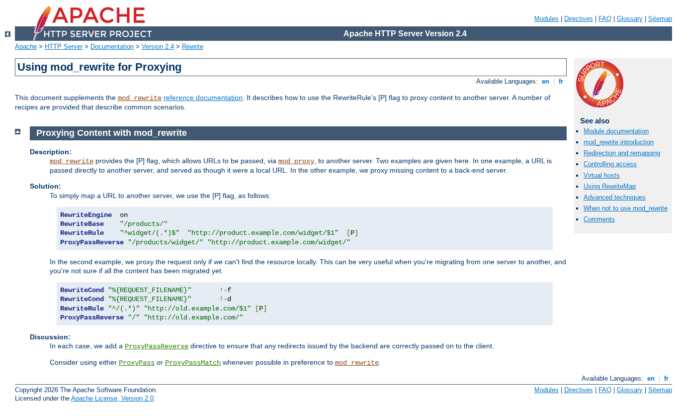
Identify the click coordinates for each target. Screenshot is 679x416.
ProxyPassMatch (193, 363)
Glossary (630, 18)
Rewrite (192, 46)
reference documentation (203, 98)
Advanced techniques (615, 197)
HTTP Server (64, 46)
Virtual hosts (602, 175)
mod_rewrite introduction (619, 142)
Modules (546, 18)
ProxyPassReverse (156, 346)
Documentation (112, 46)
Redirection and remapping (622, 153)
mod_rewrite (140, 98)
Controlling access (610, 164)
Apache (26, 46)
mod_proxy (296, 161)
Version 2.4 (158, 46)
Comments (599, 219)
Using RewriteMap (610, 186)
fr (561, 81)
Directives (578, 18)
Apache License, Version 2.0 (112, 398)
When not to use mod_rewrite (626, 208)
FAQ (604, 18)
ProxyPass (137, 363)
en (545, 81)
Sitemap (660, 18)
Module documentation (616, 131)
